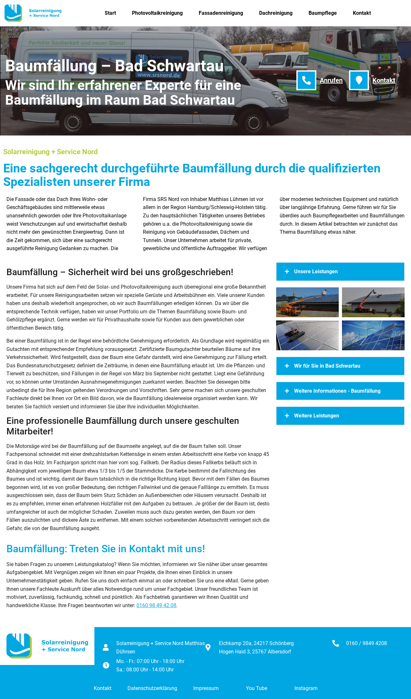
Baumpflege (323, 13)
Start (110, 13)
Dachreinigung (276, 13)
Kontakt (362, 13)
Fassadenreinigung (221, 13)
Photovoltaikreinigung (157, 13)
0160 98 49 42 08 (156, 605)
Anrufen (331, 80)
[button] (340, 272)
